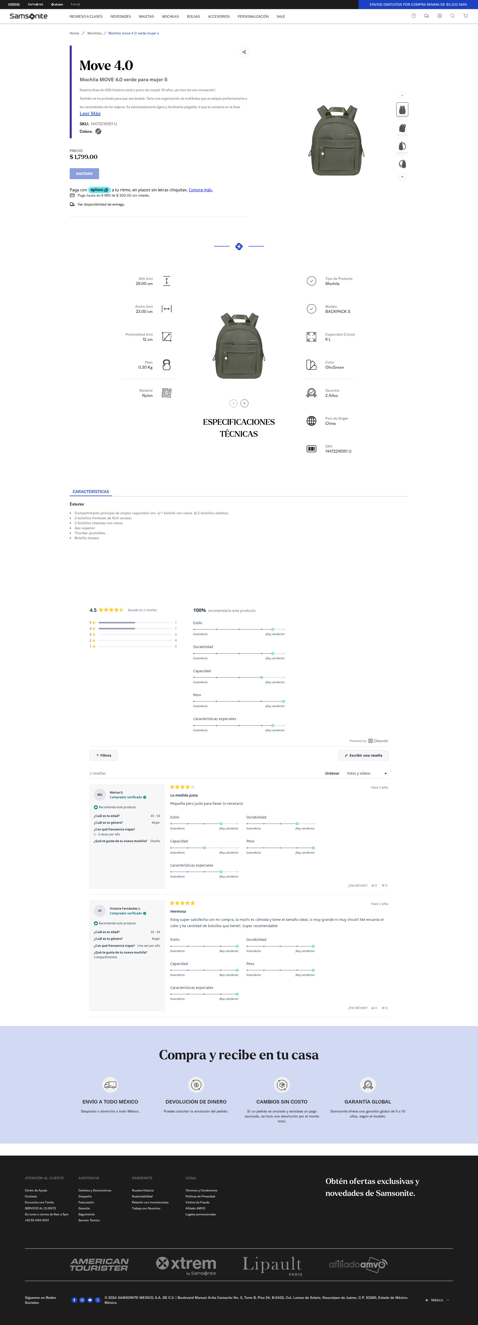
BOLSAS (193, 16)
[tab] (91, 492)
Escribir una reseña (368, 756)
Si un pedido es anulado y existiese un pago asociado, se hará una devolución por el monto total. (282, 1116)
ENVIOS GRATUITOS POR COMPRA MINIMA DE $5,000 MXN (418, 4)
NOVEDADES (121, 16)
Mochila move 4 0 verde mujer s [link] (133, 33)
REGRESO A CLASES (86, 16)
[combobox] (435, 1300)
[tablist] (239, 492)
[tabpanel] (239, 541)
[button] (133, 622)
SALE (281, 16)
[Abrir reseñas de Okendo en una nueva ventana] (369, 740)
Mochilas (94, 33)
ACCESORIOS (219, 16)
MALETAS (146, 16)
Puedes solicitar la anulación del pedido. (196, 1111)
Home (74, 33)
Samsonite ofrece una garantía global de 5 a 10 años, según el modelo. (367, 1113)
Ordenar (332, 773)
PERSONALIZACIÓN (253, 16)
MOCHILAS (170, 16)
